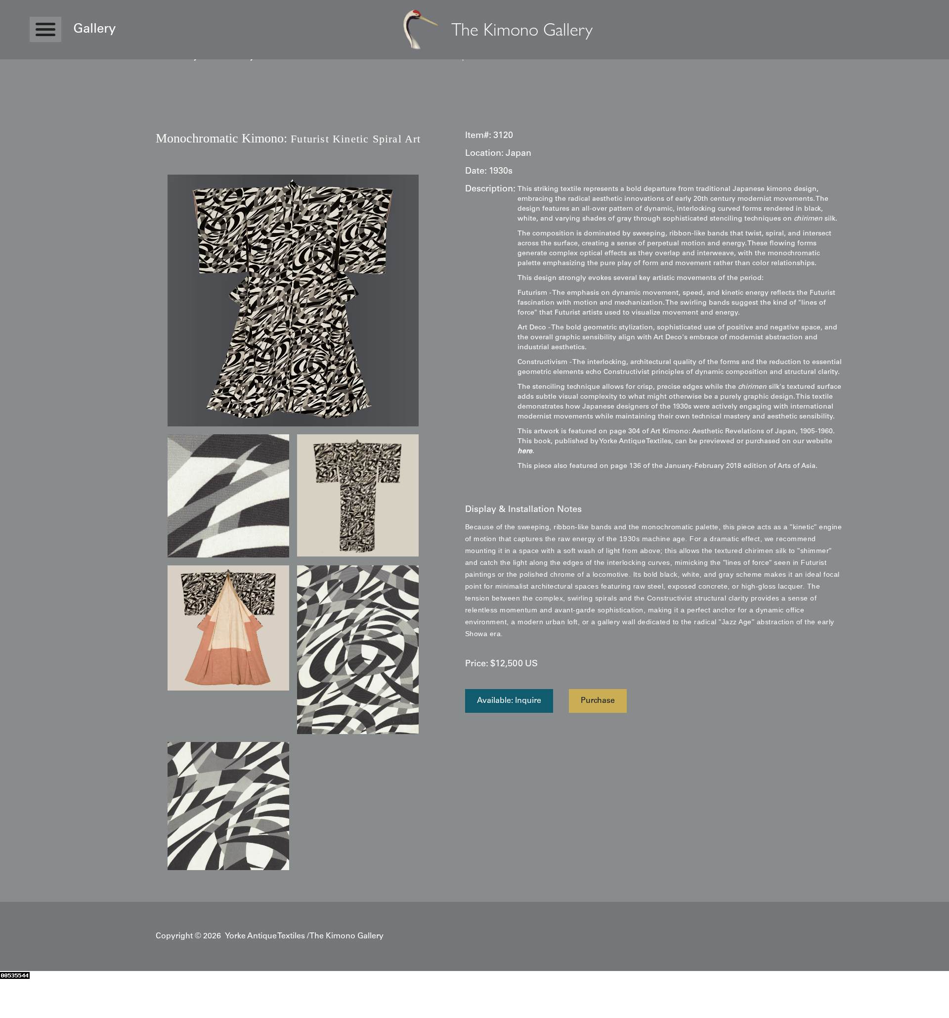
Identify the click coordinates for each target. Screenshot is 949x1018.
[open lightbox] (293, 301)
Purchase (598, 701)
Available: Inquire (509, 701)
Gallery (94, 29)
